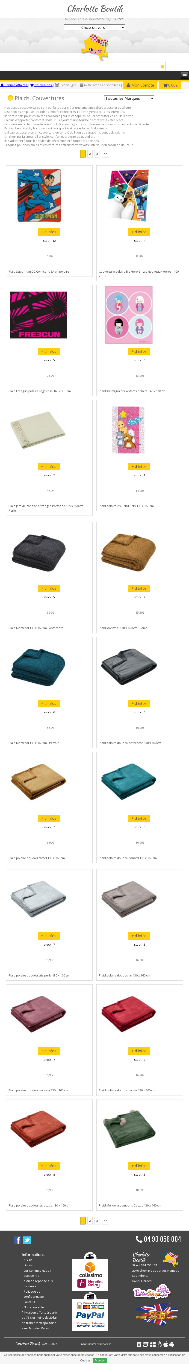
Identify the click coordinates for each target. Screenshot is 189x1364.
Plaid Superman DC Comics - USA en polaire (39, 271)
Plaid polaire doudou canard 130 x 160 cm (128, 858)
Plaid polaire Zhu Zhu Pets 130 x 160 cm (126, 506)
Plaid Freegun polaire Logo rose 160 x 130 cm (40, 391)
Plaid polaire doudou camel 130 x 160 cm (37, 858)
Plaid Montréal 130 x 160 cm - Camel (123, 628)
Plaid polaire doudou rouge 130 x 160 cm (127, 1090)
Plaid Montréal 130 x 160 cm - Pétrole (34, 743)
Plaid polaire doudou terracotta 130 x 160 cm (39, 1205)
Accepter (100, 1360)
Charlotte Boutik (94, 9)
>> (105, 154)
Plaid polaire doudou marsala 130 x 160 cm (38, 1090)
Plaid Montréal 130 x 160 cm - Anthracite (36, 628)
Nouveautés (43, 85)
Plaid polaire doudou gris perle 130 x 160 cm (39, 975)
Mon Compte (142, 85)
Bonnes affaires (16, 85)
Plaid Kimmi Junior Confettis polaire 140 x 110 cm (132, 391)
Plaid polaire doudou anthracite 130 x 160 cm (130, 743)
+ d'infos (48, 231)
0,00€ (172, 85)
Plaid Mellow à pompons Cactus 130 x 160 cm (130, 1205)
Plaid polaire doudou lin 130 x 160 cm (124, 975)
